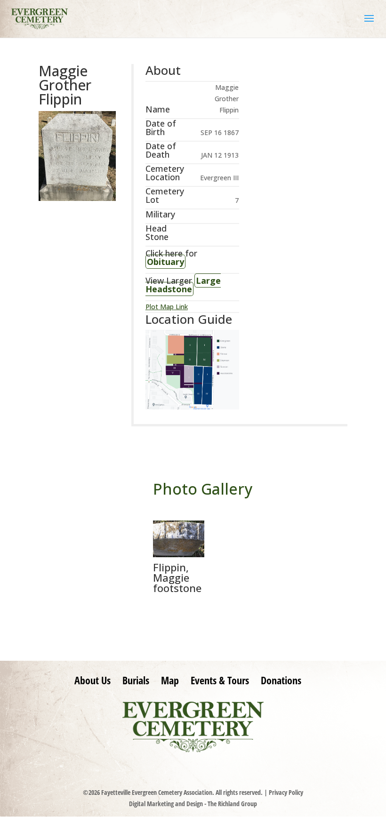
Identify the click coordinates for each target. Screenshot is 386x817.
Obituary (165, 261)
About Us (92, 680)
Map (170, 680)
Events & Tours (220, 680)
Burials (135, 680)
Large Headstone (183, 285)
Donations (281, 680)
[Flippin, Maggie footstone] (178, 554)
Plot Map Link (166, 306)
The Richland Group (232, 803)
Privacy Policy (286, 792)
